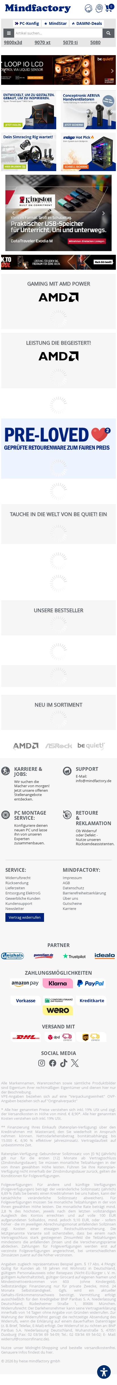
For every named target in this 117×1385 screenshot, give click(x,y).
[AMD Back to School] (58, 262)
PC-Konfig (28, 23)
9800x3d (13, 42)
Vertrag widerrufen (25, 917)
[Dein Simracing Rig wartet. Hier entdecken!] (28, 152)
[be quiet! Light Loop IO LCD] (58, 70)
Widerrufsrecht (18, 877)
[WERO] (58, 1010)
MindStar (57, 23)
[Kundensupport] (88, 8)
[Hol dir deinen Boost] (88, 152)
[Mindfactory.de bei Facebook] (52, 1063)
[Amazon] (26, 982)
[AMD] (58, 297)
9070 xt (43, 42)
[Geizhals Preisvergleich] (12, 955)
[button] (8, 33)
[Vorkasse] (26, 1000)
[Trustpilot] (74, 955)
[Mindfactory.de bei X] (74, 1063)
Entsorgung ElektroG (22, 893)
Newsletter (14, 908)
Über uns (70, 898)
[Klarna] (58, 982)
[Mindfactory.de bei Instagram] (41, 1063)
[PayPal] (91, 982)
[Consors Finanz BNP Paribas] (59, 1000)
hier (49, 1352)
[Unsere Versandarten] (58, 1036)
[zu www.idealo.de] (104, 956)
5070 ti (70, 42)
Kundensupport (18, 903)
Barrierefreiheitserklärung (84, 893)
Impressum (72, 877)
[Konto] (99, 8)
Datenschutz (73, 887)
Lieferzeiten (15, 887)
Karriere (69, 908)
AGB (66, 882)
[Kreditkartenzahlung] (91, 1000)
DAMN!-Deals (88, 23)
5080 (95, 42)
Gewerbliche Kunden (22, 898)
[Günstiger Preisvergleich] (43, 955)
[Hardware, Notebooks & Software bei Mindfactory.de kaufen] (38, 8)
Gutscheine (72, 903)
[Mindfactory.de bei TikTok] (63, 1063)
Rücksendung (16, 882)
